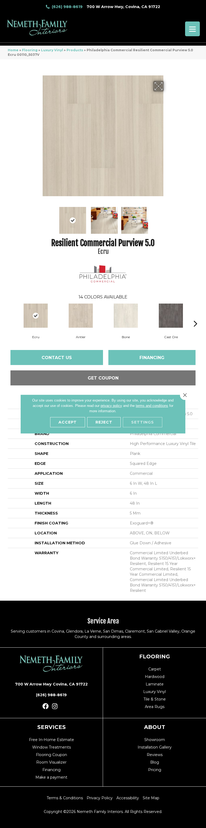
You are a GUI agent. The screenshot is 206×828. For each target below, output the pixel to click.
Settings (142, 422)
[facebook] (45, 706)
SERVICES (51, 727)
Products (75, 50)
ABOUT (154, 727)
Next (167, 217)
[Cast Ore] (170, 315)
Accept (67, 422)
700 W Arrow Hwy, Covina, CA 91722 (123, 6)
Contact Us (57, 357)
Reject (103, 422)
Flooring (30, 50)
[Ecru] (35, 315)
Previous (38, 217)
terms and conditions (152, 406)
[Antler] (80, 315)
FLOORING (154, 656)
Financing (151, 357)
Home (13, 50)
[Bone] (125, 315)
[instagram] (54, 706)
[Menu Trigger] (192, 28)
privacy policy (111, 406)
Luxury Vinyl (52, 50)
